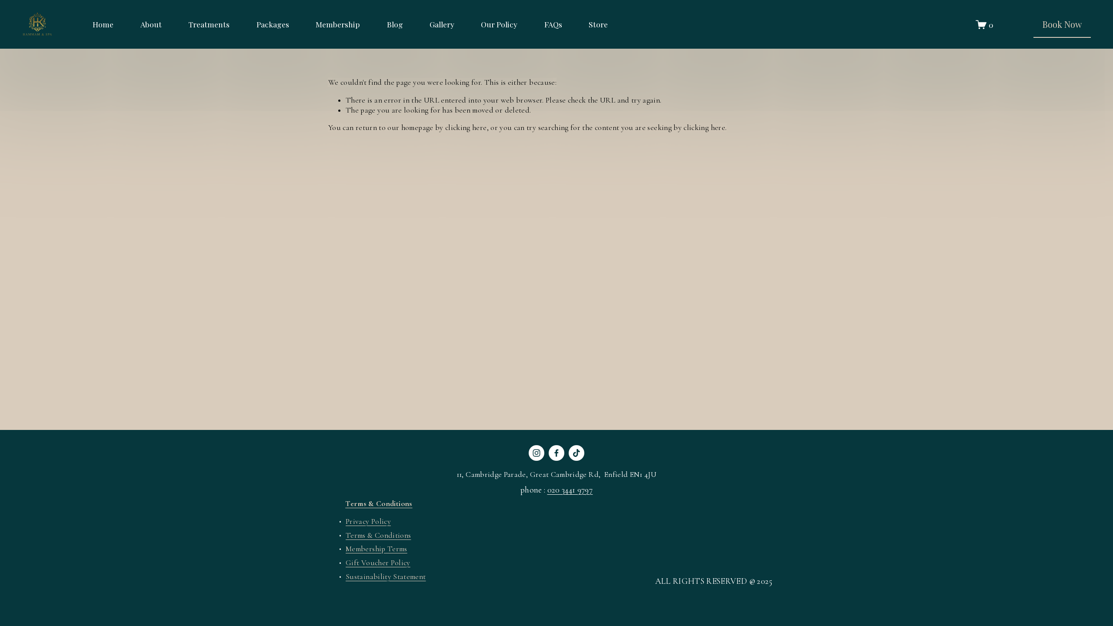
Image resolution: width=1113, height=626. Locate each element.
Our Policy (499, 24)
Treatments (209, 24)
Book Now (1062, 24)
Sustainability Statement (386, 576)
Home (103, 24)
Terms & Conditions (378, 535)
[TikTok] (576, 453)
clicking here (466, 127)
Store (598, 24)
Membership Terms (376, 548)
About (151, 24)
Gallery (442, 24)
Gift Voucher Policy (378, 562)
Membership (338, 24)
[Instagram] (536, 453)
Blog (395, 24)
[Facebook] (556, 453)
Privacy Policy (368, 521)
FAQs (553, 24)
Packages (273, 24)
